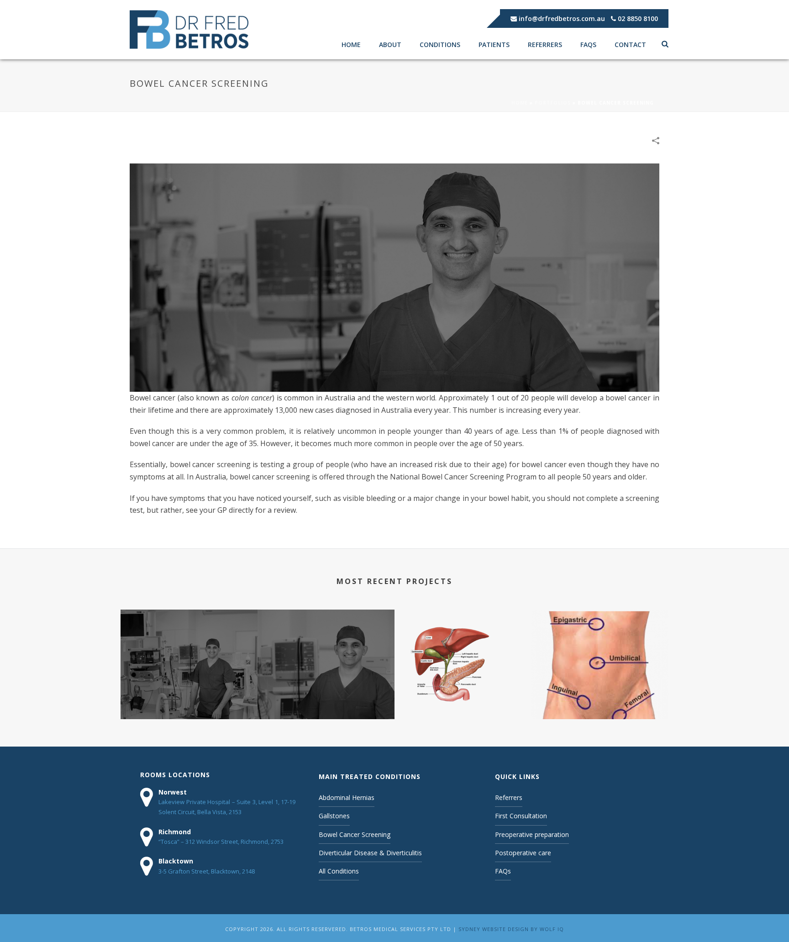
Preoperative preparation (532, 834)
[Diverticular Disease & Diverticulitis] (189, 646)
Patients (494, 44)
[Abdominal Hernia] (599, 646)
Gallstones (463, 704)
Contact (630, 44)
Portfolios (553, 103)
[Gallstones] (462, 646)
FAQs (588, 44)
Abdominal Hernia (600, 704)
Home (351, 44)
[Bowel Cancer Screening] (394, 277)
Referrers (545, 44)
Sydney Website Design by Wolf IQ (511, 929)
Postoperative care (523, 852)
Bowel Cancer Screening (326, 704)
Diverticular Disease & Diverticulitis (189, 704)
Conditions (440, 44)
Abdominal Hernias (346, 797)
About (390, 44)
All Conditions (339, 871)
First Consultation (521, 815)
